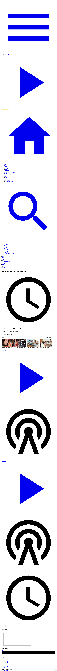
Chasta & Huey (7, 163)
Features (4, 176)
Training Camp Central (8, 180)
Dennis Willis (7, 169)
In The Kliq (6, 164)
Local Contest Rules (8, 174)
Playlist (6, 177)
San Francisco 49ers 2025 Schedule (10, 182)
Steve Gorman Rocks (8, 171)
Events (4, 175)
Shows (4, 165)
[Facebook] (5, 656)
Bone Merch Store (7, 178)
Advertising (5, 183)
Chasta (6, 166)
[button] (7, 344)
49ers (4, 179)
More (2, 650)
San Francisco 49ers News (9, 181)
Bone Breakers (7, 170)
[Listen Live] (28, 377)
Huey (6, 167)
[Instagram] (4, 267)
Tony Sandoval (7, 168)
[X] (3, 266)
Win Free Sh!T (5, 173)
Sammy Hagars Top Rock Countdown (10, 172)
